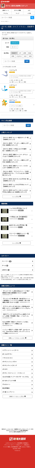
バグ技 (29, 13)
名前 (30, 56)
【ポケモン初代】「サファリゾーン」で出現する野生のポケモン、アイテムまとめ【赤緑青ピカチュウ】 (15, 173)
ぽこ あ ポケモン (7, 354)
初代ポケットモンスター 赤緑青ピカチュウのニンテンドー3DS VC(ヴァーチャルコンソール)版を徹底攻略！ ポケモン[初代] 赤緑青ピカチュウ (17, 430)
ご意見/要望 (19, 443)
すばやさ (19, 56)
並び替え (6, 53)
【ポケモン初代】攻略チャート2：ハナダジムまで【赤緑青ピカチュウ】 (15, 166)
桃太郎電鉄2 (6, 388)
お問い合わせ (22, 446)
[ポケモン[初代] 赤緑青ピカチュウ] (17, 8)
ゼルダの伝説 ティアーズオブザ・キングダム (15, 376)
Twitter (28, 446)
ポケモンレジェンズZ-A (9, 361)
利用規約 (25, 443)
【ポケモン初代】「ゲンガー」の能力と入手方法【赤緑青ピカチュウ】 (15, 144)
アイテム (6, 13)
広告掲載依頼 (14, 446)
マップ (17, 13)
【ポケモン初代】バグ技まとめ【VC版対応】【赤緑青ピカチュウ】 (14, 149)
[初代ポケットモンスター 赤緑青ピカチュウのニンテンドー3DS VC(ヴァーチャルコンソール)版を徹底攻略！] (5, 1)
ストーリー (6, 261)
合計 (25, 56)
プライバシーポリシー (9, 445)
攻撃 (24, 53)
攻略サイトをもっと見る (16, 396)
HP (20, 53)
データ (5, 265)
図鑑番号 (14, 53)
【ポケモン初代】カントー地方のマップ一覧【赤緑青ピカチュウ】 (15, 138)
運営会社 (26, 445)
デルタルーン (6, 384)
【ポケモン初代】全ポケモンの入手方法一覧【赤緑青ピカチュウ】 (15, 179)
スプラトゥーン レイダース (10, 350)
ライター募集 (6, 446)
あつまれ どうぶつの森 (9, 380)
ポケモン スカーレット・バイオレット (13, 373)
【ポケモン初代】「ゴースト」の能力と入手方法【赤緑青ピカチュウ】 (15, 161)
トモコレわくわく (7, 358)
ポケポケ (5, 369)
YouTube (15, 448)
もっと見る (15, 196)
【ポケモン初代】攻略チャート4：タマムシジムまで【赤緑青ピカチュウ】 (15, 155)
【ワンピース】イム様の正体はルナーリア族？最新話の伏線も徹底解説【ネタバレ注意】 (16, 292)
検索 (32, 17)
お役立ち (5, 270)
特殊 (13, 56)
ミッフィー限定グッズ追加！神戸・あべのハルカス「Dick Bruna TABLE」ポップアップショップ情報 (16, 331)
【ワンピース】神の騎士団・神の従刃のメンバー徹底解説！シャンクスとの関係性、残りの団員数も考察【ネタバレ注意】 (16, 300)
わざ (29, 10)
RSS (19, 448)
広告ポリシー (20, 445)
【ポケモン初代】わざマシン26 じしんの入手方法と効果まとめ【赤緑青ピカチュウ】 (15, 191)
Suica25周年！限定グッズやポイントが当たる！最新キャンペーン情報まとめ (15, 323)
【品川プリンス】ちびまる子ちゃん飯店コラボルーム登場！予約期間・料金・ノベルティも (16, 315)
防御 (29, 53)
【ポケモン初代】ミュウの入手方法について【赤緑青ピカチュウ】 (15, 185)
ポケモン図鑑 (17, 10)
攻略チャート (5, 10)
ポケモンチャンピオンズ (9, 365)
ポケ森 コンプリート (8, 392)
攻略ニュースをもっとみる (16, 338)
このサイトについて (10, 443)
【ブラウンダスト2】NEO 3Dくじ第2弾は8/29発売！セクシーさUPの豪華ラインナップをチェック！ (16, 308)
